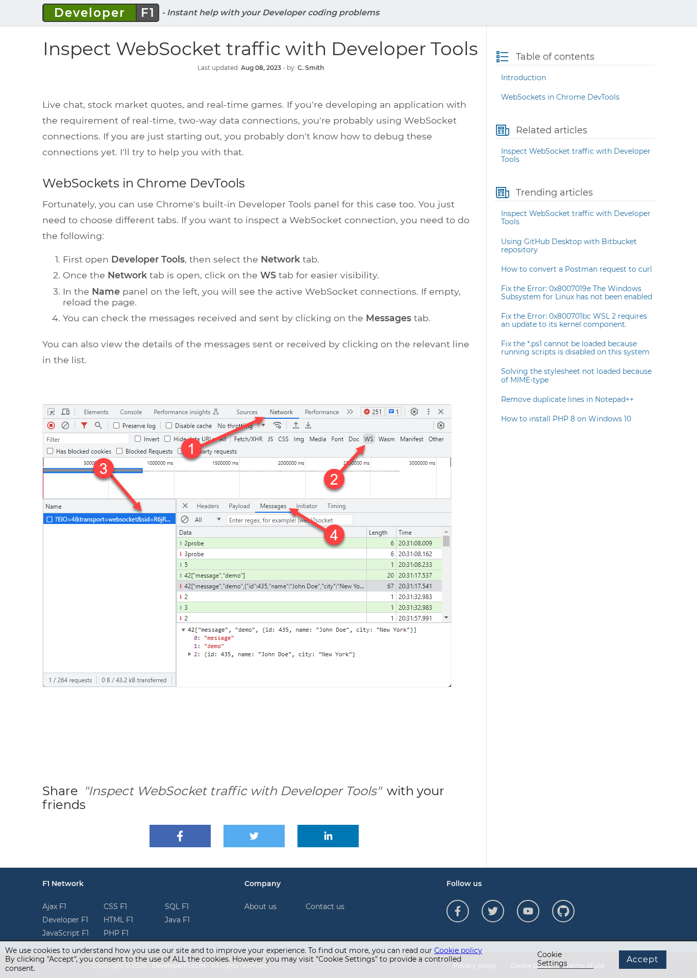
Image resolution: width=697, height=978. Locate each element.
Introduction (523, 77)
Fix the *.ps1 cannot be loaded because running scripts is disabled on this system (575, 347)
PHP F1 (116, 933)
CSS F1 (115, 906)
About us (260, 906)
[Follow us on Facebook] (457, 911)
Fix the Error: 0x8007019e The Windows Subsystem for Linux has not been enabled (576, 292)
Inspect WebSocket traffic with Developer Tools (576, 155)
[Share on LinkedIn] (328, 836)
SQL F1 (177, 906)
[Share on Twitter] (254, 836)
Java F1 (177, 919)
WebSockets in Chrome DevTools (560, 97)
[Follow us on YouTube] (528, 911)
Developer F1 (65, 919)
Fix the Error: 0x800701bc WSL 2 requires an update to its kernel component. (574, 320)
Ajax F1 (54, 906)
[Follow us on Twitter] (493, 911)
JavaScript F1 (65, 933)
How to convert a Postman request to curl (576, 269)
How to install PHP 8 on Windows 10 (566, 418)
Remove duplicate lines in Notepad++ (567, 399)
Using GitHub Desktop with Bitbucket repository (569, 245)
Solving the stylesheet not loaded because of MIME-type (576, 375)
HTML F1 (118, 919)
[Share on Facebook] (180, 836)
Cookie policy (458, 950)
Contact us (325, 906)
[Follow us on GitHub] (563, 911)
